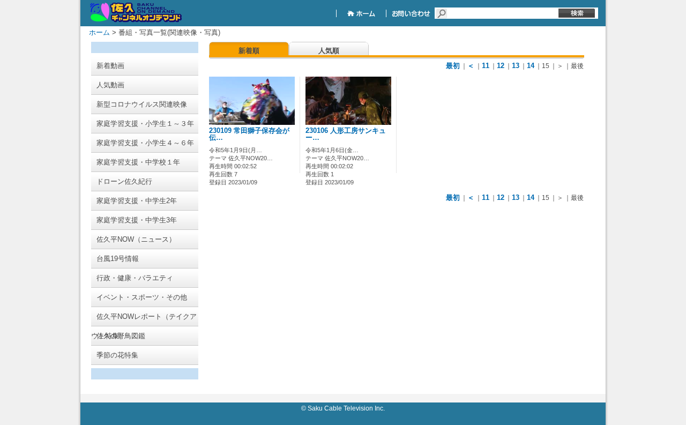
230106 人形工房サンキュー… (345, 134)
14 (530, 66)
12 (500, 66)
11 (485, 66)
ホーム (99, 32)
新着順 (248, 51)
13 (515, 66)
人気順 (328, 51)
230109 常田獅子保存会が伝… (249, 134)
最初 (453, 66)
